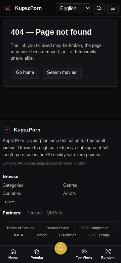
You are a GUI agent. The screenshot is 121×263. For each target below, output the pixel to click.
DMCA (17, 235)
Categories (13, 185)
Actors (69, 193)
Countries (12, 193)
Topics (9, 201)
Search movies (61, 72)
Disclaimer (67, 235)
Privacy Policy (57, 228)
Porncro (34, 212)
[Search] (99, 8)
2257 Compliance (94, 228)
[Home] (113, 8)
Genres (70, 185)
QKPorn (54, 212)
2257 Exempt (98, 235)
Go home (25, 72)
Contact (41, 235)
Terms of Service (20, 228)
